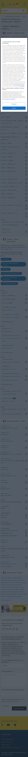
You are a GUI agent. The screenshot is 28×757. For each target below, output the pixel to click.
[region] (14, 75)
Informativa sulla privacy (19, 84)
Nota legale (22, 85)
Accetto (14, 108)
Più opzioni (13, 104)
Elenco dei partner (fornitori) (8, 99)
